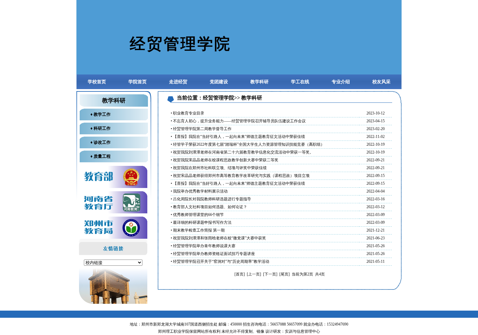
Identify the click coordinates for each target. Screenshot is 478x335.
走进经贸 (178, 81)
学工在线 (300, 81)
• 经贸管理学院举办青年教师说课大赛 (203, 246)
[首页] (239, 274)
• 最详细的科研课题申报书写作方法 (201, 222)
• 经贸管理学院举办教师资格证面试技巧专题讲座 (213, 253)
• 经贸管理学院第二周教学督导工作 (201, 129)
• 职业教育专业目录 (187, 113)
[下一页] (270, 274)
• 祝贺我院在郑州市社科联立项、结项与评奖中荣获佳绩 (219, 168)
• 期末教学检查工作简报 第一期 (198, 230)
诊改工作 (102, 142)
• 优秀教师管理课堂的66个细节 (197, 214)
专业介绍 (341, 81)
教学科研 (259, 81)
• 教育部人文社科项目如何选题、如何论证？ (209, 207)
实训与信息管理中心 (302, 331)
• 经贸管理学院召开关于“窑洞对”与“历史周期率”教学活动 (220, 261)
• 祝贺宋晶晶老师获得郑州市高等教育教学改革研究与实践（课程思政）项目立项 (240, 175)
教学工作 (102, 114)
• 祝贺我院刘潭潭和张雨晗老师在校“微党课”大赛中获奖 (218, 238)
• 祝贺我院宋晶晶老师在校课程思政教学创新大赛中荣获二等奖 (224, 160)
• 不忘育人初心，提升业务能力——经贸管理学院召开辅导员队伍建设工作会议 (238, 121)
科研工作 (102, 128)
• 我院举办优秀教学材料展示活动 (199, 191)
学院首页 (137, 81)
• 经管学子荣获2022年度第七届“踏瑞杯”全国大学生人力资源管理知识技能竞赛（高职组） (248, 144)
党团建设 (219, 81)
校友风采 (381, 81)
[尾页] (284, 274)
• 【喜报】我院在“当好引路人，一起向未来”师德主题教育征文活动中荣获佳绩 (238, 136)
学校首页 (97, 81)
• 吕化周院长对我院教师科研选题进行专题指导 (211, 199)
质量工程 (102, 156)
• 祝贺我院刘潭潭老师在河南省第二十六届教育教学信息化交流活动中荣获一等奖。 (242, 152)
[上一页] (254, 274)
